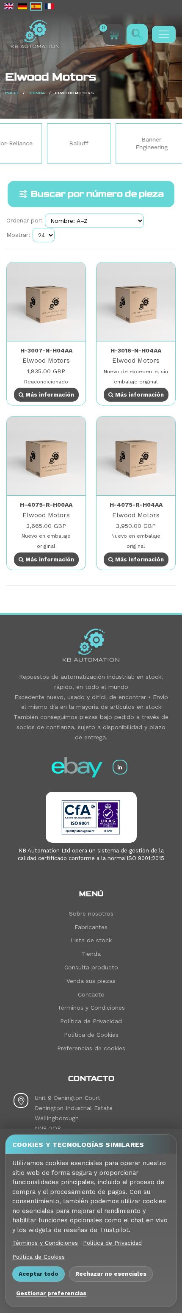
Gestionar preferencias (51, 1293)
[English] (9, 6)
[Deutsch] (22, 6)
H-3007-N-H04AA (46, 350)
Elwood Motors (46, 360)
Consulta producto (91, 967)
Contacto (91, 994)
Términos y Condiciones (91, 1007)
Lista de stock (91, 940)
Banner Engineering (134, 143)
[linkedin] (120, 767)
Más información (49, 394)
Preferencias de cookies (91, 1048)
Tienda (37, 93)
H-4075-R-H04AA (136, 504)
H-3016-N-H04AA (135, 350)
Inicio (12, 93)
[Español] (36, 6)
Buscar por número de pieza (97, 194)
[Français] (49, 6)
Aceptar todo (38, 1273)
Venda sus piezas (91, 980)
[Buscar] (137, 34)
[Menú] (164, 34)
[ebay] (77, 767)
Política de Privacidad (91, 1021)
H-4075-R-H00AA (46, 504)
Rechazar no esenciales (110, 1273)
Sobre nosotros (91, 913)
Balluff (61, 143)
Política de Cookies (91, 1034)
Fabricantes (91, 927)
